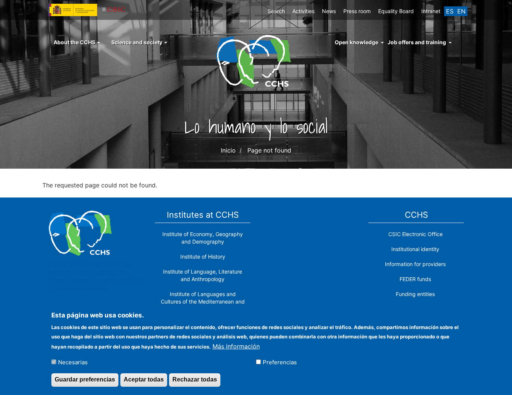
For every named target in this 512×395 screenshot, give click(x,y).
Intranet (430, 11)
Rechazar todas (194, 379)
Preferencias (280, 361)
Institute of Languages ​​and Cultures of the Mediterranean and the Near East (203, 301)
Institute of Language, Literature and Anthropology (202, 275)
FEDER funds (415, 279)
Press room (357, 11)
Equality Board (396, 11)
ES (450, 11)
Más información (236, 346)
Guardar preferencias (85, 379)
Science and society (137, 42)
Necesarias (73, 361)
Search (276, 11)
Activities (303, 11)
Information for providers (415, 264)
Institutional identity (415, 249)
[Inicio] (256, 60)
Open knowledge (356, 42)
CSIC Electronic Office (415, 234)
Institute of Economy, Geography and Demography (202, 238)
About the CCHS (75, 42)
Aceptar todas (144, 379)
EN (461, 11)
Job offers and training (417, 42)
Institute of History (202, 256)
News (329, 11)
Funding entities (415, 294)
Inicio (228, 150)
